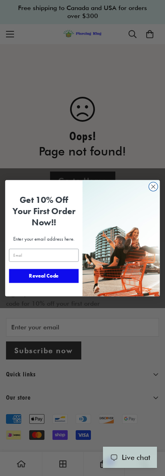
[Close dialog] (153, 186)
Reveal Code (43, 275)
